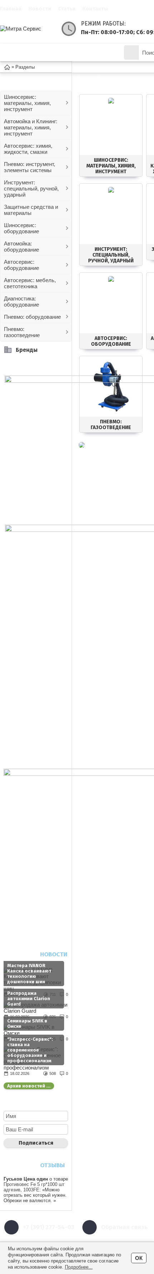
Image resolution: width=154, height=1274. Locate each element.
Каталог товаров (41, 52)
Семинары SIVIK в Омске (27, 1023)
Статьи (67, 8)
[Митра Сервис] (28, 29)
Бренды (27, 349)
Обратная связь (124, 1227)
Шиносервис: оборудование (21, 228)
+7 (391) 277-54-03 (48, 1227)
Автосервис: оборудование (21, 265)
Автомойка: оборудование (21, 246)
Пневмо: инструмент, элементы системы (29, 167)
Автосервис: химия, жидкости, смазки (28, 149)
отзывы (52, 1165)
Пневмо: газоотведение (22, 332)
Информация (94, 52)
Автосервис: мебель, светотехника (30, 283)
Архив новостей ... (28, 1086)
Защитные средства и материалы (31, 210)
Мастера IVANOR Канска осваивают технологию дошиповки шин (29, 973)
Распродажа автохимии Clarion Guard (28, 998)
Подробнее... (79, 1267)
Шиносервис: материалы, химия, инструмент (27, 103)
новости (53, 954)
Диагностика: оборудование (21, 301)
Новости (39, 8)
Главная (10, 8)
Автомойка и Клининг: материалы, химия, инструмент (30, 127)
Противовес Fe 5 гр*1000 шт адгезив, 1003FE (34, 1187)
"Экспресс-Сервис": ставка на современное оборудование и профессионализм (30, 1049)
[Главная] (7, 66)
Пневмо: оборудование (32, 317)
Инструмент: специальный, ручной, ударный (31, 188)
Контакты (95, 8)
